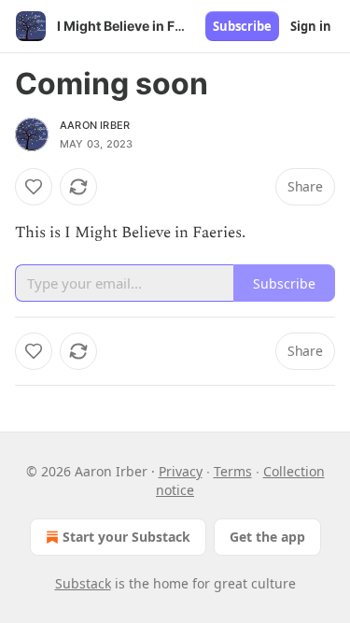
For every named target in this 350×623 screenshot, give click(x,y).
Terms (233, 471)
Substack (83, 583)
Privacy (181, 471)
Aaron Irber (95, 125)
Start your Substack (126, 536)
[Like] (33, 186)
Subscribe (242, 26)
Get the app (267, 536)
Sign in (310, 26)
